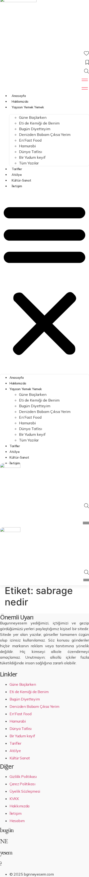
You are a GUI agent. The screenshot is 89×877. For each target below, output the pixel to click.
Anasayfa (19, 96)
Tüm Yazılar (29, 163)
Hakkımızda (20, 101)
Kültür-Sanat (21, 180)
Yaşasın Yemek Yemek (28, 107)
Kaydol (44, 514)
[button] (44, 279)
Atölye (17, 175)
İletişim (17, 186)
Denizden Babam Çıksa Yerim (44, 134)
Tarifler (17, 169)
